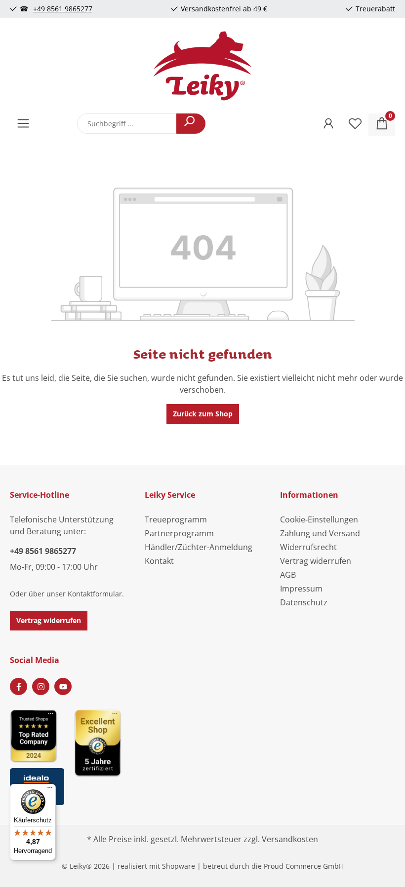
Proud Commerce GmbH (304, 866)
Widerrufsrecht (308, 547)
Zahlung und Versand (320, 533)
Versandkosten (290, 839)
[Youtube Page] (63, 686)
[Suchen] (190, 123)
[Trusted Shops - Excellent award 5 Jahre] (133, 754)
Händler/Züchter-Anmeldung (198, 547)
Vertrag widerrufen (48, 620)
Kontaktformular (95, 593)
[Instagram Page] (40, 686)
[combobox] (127, 123)
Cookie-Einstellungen (319, 519)
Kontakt (159, 560)
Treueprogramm (176, 519)
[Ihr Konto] (328, 124)
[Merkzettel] (355, 124)
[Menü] (23, 124)
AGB (288, 574)
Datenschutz (303, 602)
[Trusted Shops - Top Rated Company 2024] (37, 735)
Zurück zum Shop (203, 413)
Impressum (301, 588)
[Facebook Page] (18, 686)
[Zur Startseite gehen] (202, 66)
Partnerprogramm (179, 533)
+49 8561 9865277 (62, 8)
